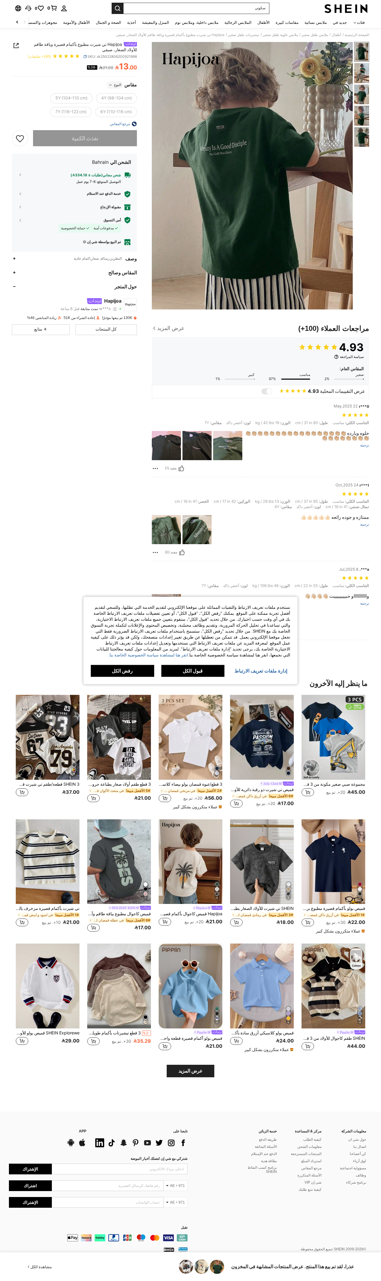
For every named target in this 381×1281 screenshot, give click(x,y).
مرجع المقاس (311, 1168)
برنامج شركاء (356, 1182)
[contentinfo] (98, 1237)
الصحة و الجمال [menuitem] (108, 22)
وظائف (361, 1175)
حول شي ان (357, 1139)
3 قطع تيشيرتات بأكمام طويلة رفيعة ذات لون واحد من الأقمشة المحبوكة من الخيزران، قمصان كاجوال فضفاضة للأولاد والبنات (118, 1033)
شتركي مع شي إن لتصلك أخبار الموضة (159, 1159)
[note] (196, 807)
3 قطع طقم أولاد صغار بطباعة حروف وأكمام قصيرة (119, 784)
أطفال (336, 35)
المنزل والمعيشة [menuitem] (155, 22)
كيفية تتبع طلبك (310, 1189)
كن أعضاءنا (358, 1154)
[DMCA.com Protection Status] (169, 1249)
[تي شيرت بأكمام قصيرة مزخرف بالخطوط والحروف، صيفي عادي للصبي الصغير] (47, 861)
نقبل (184, 1227)
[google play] (71, 1145)
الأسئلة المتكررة (309, 1175)
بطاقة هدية (269, 1161)
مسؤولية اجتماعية (353, 1168)
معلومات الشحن (309, 1147)
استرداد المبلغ (311, 1161)
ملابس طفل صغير (315, 35)
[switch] (266, 391)
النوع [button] (117, 85)
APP (82, 1131)
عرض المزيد (191, 1070)
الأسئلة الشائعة (266, 1147)
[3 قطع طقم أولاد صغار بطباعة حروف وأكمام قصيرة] (119, 737)
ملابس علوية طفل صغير (280, 35)
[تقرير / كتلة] (155, 468)
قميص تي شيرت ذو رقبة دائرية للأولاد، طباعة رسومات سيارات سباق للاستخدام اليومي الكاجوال (262, 789)
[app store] (82, 1145)
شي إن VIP (313, 1182)
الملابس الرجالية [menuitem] (238, 22)
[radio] (116, 98)
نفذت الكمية (85, 138)
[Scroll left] (24, 22)
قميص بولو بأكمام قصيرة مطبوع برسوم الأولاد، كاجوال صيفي (333, 908)
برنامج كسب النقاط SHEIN (262, 1169)
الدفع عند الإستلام (264, 1154)
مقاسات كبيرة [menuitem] (287, 22)
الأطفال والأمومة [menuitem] (76, 22)
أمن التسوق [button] (112, 220)
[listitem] (333, 751)
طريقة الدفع (268, 1139)
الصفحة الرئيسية (357, 35)
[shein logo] (346, 8)
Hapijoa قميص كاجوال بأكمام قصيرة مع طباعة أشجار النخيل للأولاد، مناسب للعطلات (190, 913)
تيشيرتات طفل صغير (243, 35)
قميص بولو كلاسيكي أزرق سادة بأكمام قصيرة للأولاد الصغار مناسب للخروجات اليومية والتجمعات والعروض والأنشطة (262, 1033)
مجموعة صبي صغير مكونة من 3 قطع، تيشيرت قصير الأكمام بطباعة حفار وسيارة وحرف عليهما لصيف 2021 (333, 784)
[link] (52, 8)
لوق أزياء (359, 1161)
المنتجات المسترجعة (306, 1154)
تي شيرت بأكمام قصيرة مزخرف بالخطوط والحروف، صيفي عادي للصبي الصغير (47, 908)
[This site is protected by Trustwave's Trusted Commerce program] (183, 1249)
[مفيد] (181, 468)
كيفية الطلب (312, 1139)
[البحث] (118, 8)
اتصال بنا (359, 1147)
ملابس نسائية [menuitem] (316, 22)
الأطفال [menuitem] (263, 22)
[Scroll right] (17, 22)
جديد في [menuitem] (340, 22)
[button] (28, 8)
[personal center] (64, 8)
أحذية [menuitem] (131, 22)
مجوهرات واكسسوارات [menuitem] (38, 22)
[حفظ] (20, 138)
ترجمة (364, 445)
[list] (140, 1142)
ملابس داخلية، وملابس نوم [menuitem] (196, 22)
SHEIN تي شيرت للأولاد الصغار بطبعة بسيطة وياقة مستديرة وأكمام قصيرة (262, 908)
